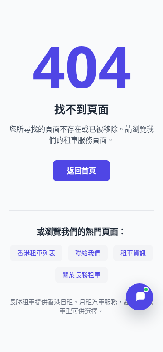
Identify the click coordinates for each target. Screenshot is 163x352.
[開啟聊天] (139, 296)
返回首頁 (81, 171)
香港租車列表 (36, 253)
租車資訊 (133, 253)
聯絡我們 (88, 253)
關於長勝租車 (81, 274)
